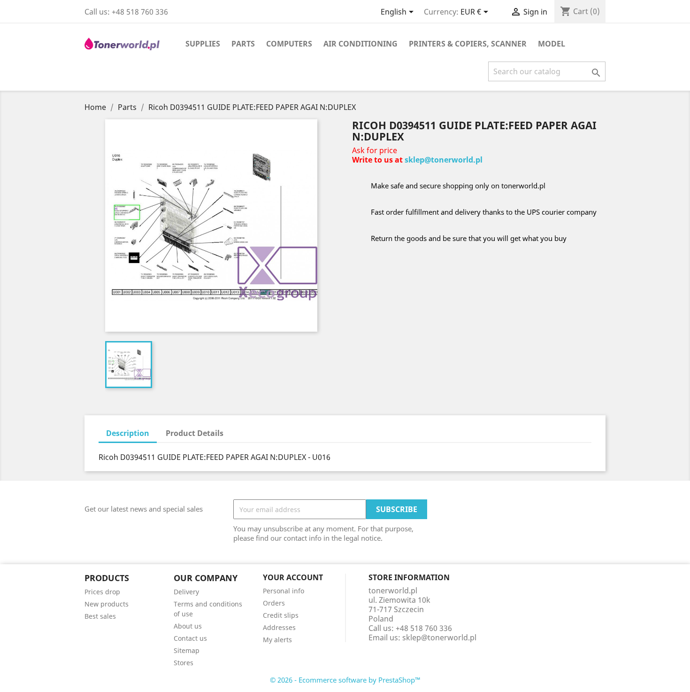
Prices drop (102, 591)
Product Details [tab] (194, 433)
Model (551, 44)
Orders (274, 603)
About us (188, 626)
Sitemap (186, 650)
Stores (183, 662)
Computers (289, 44)
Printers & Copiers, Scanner (468, 44)
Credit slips (281, 615)
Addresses (279, 627)
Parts (243, 44)
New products (106, 603)
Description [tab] (127, 433)
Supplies (202, 44)
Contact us (190, 638)
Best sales (100, 616)
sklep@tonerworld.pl (444, 160)
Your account (293, 577)
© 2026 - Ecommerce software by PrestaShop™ (345, 679)
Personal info (283, 590)
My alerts (277, 639)
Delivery (186, 591)
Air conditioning (360, 44)
